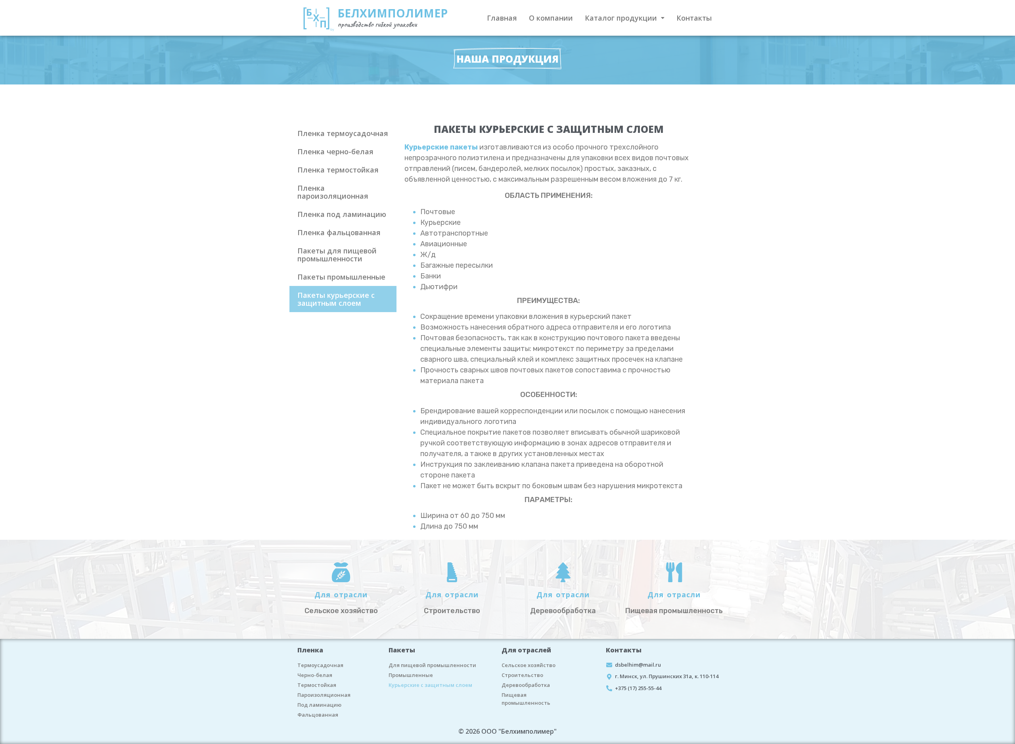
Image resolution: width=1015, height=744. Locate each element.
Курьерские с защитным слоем (430, 684)
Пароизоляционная (323, 694)
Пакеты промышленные (341, 277)
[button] (624, 17)
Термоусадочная (320, 665)
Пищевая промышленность (526, 698)
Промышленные (411, 675)
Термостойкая (316, 684)
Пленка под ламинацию (341, 214)
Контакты (694, 18)
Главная (502, 18)
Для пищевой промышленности (432, 665)
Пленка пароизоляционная (332, 192)
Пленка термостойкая (338, 169)
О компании (551, 18)
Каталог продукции (621, 18)
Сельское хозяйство (528, 665)
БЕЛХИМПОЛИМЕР (392, 13)
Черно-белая (314, 675)
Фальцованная (317, 714)
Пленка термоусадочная (342, 133)
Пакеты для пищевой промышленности (337, 254)
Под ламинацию (319, 704)
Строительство (522, 675)
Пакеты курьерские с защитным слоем (336, 299)
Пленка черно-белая (335, 151)
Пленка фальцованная (339, 232)
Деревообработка (526, 684)
